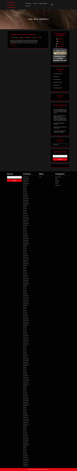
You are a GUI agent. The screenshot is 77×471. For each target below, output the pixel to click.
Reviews (55, 85)
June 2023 (25, 228)
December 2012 (26, 439)
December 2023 (26, 218)
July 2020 (24, 287)
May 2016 (25, 370)
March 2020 (25, 293)
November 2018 (26, 320)
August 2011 (25, 465)
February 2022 (25, 255)
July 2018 (24, 327)
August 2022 (25, 245)
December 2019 (26, 298)
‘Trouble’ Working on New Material (23, 34)
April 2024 (25, 211)
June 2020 (25, 288)
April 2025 (25, 191)
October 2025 (25, 181)
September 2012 (26, 444)
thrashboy (21, 37)
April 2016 (25, 372)
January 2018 (25, 337)
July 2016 (24, 367)
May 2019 (25, 310)
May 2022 (25, 250)
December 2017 (26, 338)
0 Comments (28, 37)
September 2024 (26, 203)
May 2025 (25, 190)
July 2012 (24, 447)
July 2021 (24, 267)
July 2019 (24, 307)
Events (55, 76)
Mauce (34, 15)
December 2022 (26, 238)
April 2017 (25, 352)
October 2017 (25, 342)
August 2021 (25, 265)
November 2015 (26, 380)
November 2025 (26, 180)
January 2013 (25, 437)
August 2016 (25, 365)
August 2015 (25, 385)
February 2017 (25, 355)
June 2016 (25, 368)
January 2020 (25, 297)
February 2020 (25, 295)
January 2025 (25, 196)
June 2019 (25, 308)
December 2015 (26, 378)
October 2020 (25, 282)
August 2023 (25, 225)
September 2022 (26, 243)
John (34, 13)
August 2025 (25, 185)
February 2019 (25, 315)
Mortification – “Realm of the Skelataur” (60, 131)
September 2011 (26, 464)
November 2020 (26, 280)
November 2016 (26, 360)
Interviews (34, 37)
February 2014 (25, 415)
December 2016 (26, 358)
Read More (13, 45)
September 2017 (26, 343)
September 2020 (26, 283)
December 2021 (26, 258)
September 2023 (26, 223)
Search (60, 159)
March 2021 (25, 273)
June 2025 (25, 188)
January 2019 (25, 317)
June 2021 (25, 268)
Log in (40, 176)
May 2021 (25, 270)
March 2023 (25, 233)
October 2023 (25, 221)
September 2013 (26, 424)
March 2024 (25, 213)
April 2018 (25, 332)
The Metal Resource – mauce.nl (11, 4)
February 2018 (25, 335)
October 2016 (25, 362)
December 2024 (26, 198)
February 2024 (25, 215)
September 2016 (26, 363)
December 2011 (26, 459)
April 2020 (25, 292)
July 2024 (24, 206)
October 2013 (25, 422)
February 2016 (25, 375)
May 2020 (25, 290)
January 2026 (25, 176)
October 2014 (25, 402)
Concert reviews (57, 73)
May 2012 (25, 450)
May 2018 (25, 330)
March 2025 (25, 193)
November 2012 (26, 440)
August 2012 (25, 445)
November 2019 (26, 300)
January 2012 (25, 457)
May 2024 (25, 210)
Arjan (34, 10)
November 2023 (26, 220)
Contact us (27, 5)
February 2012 (25, 455)
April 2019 (25, 312)
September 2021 (26, 263)
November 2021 (26, 260)
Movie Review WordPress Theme (35, 469)
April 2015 (25, 392)
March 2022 (25, 253)
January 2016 (25, 377)
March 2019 (25, 313)
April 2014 (25, 412)
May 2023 (25, 230)
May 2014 (25, 410)
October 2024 (25, 201)
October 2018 (25, 322)
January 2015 (25, 397)
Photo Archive (28, 3)
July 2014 (24, 407)
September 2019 (26, 303)
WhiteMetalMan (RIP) (37, 18)
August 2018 (25, 325)
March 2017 (25, 353)
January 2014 (25, 417)
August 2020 (25, 285)
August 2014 (25, 405)
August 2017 (25, 345)
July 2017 (24, 347)
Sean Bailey (35, 20)
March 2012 (25, 454)
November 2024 (26, 200)
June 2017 (25, 348)
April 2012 (25, 452)
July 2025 (24, 186)
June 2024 (25, 208)
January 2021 (25, 277)
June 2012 (25, 449)
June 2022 (25, 248)
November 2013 (26, 420)
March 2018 (25, 333)
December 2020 (26, 278)
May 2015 (25, 390)
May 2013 (25, 430)
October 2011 (25, 462)
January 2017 (25, 357)
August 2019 (25, 305)
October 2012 (25, 442)
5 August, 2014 (14, 37)
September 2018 (26, 323)
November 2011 (26, 460)
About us (35, 3)
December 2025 (26, 178)
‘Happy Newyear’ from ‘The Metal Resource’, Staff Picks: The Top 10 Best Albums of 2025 (60, 111)
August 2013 (25, 425)
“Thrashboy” (35, 5)
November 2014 (26, 400)
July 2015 (24, 387)
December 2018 (26, 318)
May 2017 (25, 350)
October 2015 (25, 382)
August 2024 (25, 205)
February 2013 (25, 435)
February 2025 (25, 195)
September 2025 (26, 183)
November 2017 (26, 340)
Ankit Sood (35, 8)
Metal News (56, 82)
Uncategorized (57, 87)
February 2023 (25, 235)
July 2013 (24, 427)
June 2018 (25, 328)
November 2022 (26, 240)
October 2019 (25, 302)
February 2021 (25, 275)
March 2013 (25, 434)
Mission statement (43, 3)
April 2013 (25, 432)
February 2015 (25, 395)
